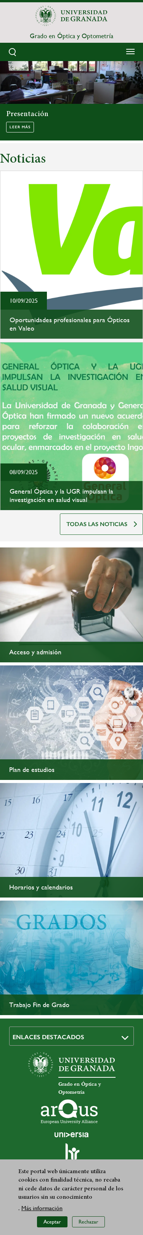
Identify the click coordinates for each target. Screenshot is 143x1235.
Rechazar (88, 1222)
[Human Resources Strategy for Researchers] (72, 1155)
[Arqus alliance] (69, 1111)
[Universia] (72, 1134)
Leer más (20, 127)
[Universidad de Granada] (71, 15)
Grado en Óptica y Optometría (71, 36)
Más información (42, 1208)
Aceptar (52, 1222)
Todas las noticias (96, 524)
